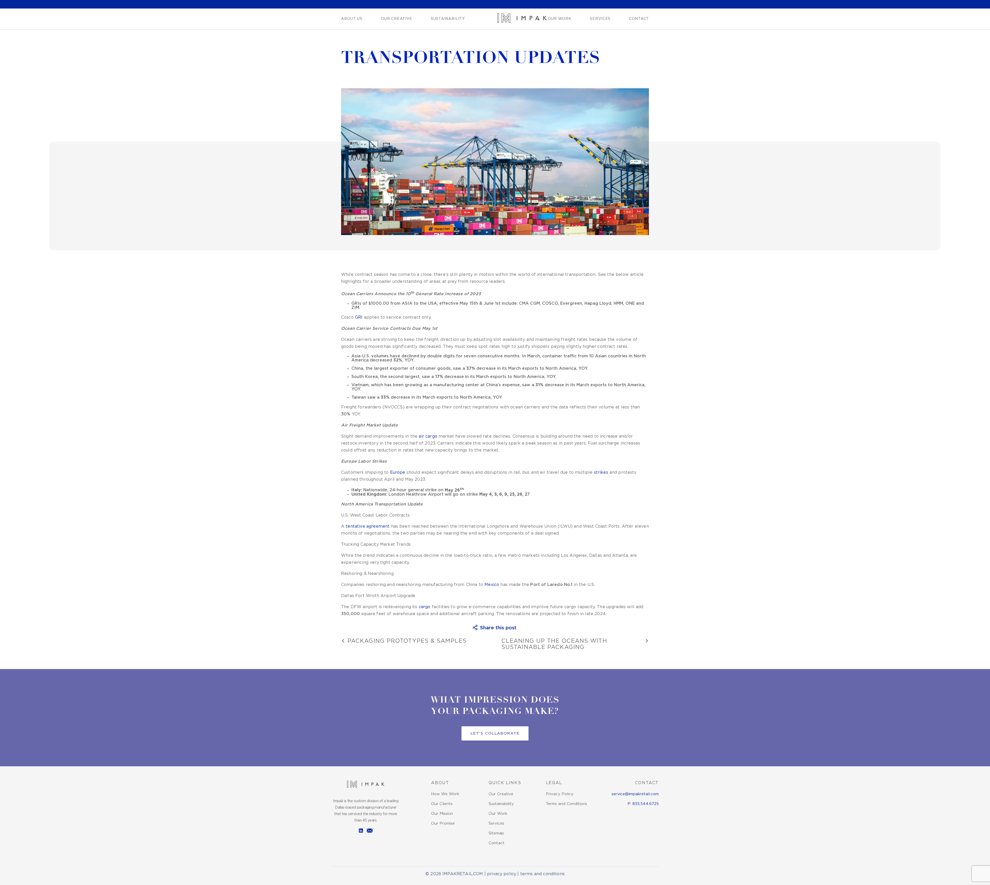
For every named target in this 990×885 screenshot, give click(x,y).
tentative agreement (368, 526)
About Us (351, 18)
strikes (601, 472)
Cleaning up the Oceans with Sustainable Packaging (554, 644)
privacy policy (501, 874)
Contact (639, 18)
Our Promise (443, 823)
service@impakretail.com (635, 794)
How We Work (445, 794)
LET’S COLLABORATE (495, 733)
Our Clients (441, 804)
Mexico (491, 585)
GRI (358, 317)
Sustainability (448, 18)
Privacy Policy (559, 794)
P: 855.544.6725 (643, 804)
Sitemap (496, 833)
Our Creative (396, 18)
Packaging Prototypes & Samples (407, 641)
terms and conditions (542, 874)
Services (600, 18)
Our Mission (442, 813)
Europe (397, 472)
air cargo (428, 436)
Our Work (560, 18)
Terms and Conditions (566, 804)
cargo (425, 607)
